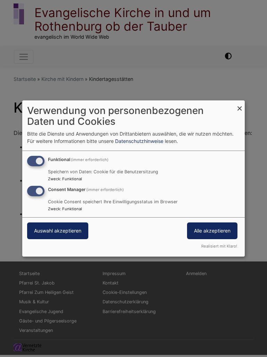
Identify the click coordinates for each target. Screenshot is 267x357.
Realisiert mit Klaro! (219, 246)
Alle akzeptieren (212, 231)
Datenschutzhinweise (139, 141)
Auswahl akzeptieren (57, 231)
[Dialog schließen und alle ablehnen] (239, 104)
